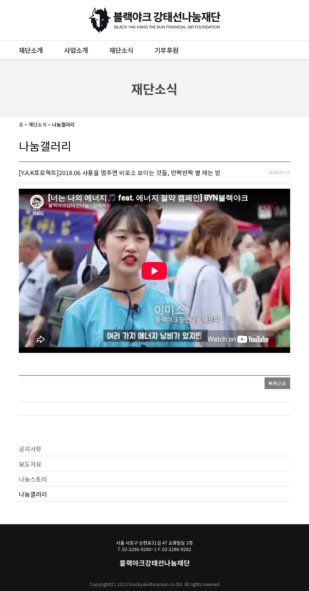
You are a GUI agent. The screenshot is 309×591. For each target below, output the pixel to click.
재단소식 (121, 50)
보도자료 (30, 463)
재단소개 (31, 50)
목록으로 (277, 383)
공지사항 (30, 448)
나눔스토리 (33, 478)
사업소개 (76, 50)
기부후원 (166, 50)
